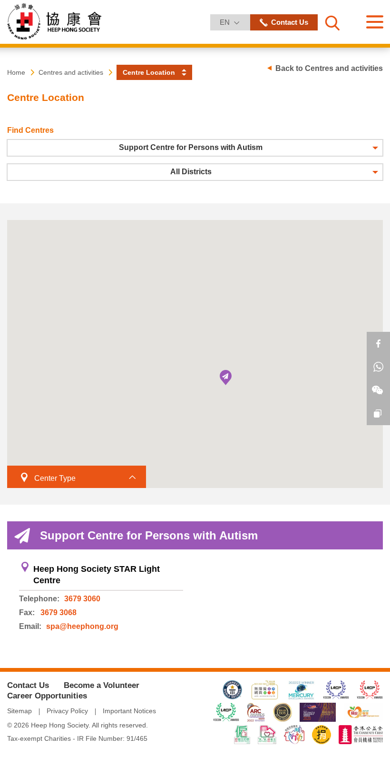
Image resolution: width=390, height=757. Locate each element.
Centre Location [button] (149, 72)
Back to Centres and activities (329, 68)
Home (16, 72)
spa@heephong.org (82, 626)
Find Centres (30, 130)
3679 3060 (82, 599)
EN (234, 22)
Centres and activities (71, 72)
